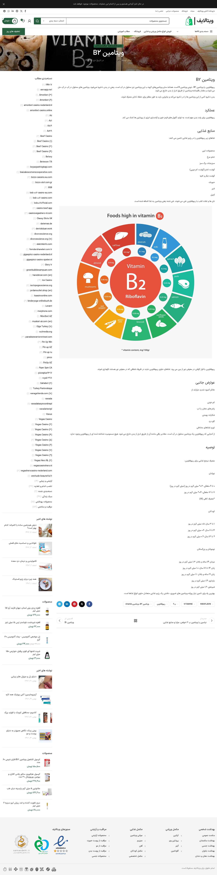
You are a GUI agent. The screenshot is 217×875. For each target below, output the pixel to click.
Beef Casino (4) (44, 151)
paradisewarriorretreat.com (39, 337)
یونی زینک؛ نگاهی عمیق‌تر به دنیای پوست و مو (21, 732)
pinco (49, 357)
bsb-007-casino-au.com (41, 192)
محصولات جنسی (99, 856)
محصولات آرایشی (99, 835)
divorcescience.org (43, 234)
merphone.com (45, 311)
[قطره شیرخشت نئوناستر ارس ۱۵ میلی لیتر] (47, 626)
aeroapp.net (46, 89)
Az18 (49, 125)
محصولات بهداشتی (44, 501)
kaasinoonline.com (43, 295)
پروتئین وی (174, 840)
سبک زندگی (47, 496)
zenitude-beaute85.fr (41, 476)
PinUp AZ (47, 362)
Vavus (49, 414)
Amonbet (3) (45, 95)
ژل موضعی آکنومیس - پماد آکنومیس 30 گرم (22, 638)
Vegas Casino (45, 419)
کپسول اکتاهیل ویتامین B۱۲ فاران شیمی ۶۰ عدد (21, 761)
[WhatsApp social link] (9, 11)
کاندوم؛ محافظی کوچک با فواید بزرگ (20, 712)
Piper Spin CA (45, 367)
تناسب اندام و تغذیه (115, 46)
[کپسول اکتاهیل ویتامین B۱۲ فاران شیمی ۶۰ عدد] (47, 763)
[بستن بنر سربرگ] (3, 4)
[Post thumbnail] (45, 530)
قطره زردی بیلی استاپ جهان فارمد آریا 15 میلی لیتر (22, 609)
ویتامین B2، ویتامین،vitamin (137, 604)
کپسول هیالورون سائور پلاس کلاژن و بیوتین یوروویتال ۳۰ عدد (24, 776)
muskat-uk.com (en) (42, 321)
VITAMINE (188, 604)
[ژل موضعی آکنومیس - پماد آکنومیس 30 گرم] (47, 640)
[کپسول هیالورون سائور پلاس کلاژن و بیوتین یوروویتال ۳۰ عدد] (47, 778)
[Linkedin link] (13, 11)
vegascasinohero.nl (43, 465)
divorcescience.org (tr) (41, 239)
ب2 (174, 604)
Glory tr (48, 264)
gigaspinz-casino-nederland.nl (37, 254)
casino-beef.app (44, 208)
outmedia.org (45, 331)
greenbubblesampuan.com (39, 270)
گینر (177, 845)
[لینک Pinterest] (17, 11)
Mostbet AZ (46, 316)
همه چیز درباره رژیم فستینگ (24, 579)
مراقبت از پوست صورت (96, 840)
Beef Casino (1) (44, 141)
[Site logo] (200, 20)
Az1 (50, 120)
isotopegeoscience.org (41, 285)
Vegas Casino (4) (43, 434)
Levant (48, 306)
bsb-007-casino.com (42, 198)
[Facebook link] (25, 11)
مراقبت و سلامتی (101, 46)
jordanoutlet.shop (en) (41, 290)
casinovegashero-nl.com (40, 213)
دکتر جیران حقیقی (113, 60)
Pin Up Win (47, 342)
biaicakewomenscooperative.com (36, 172)
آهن (140, 845)
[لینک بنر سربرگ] (108, 4)
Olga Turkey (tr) (44, 326)
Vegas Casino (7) (43, 450)
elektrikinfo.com (44, 244)
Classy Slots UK (44, 218)
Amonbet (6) (46, 100)
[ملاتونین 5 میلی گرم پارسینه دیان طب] (47, 792)
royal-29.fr (47, 378)
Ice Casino (47, 280)
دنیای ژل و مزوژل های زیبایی (23, 676)
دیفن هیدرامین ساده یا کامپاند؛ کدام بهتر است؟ (20, 527)
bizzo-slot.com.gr (43, 182)
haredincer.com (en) (42, 275)
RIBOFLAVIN (205, 604)
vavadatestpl (45, 409)
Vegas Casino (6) (43, 445)
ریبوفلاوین (161, 604)
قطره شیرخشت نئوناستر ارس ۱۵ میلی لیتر (22, 622)
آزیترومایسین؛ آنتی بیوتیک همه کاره (21, 694)
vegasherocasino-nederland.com (36, 470)
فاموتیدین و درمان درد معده (23, 561)
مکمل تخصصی (135, 856)
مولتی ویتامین (136, 835)
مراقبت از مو (101, 845)
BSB (50, 187)
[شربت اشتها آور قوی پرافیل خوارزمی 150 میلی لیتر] (47, 655)
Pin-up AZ (47, 347)
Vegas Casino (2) (43, 424)
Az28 (49, 131)
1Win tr (49, 84)
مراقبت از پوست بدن (97, 851)
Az (51, 115)
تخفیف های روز (13, 31)
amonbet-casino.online (41, 110)
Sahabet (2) (46, 383)
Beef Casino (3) (44, 146)
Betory (49, 156)
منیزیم (139, 840)
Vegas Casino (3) (43, 429)
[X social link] (21, 11)
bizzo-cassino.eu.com (41, 177)
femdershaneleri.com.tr (40, 249)
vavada (48, 398)
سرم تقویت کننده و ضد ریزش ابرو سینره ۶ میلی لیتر (21, 804)
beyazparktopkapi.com (41, 167)
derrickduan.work (44, 228)
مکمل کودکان (136, 851)
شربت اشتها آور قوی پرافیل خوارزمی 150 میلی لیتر (23, 653)
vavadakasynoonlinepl (41, 403)
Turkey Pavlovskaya (42, 388)
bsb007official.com (43, 203)
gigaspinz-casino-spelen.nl (39, 259)
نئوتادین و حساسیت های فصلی (22, 543)
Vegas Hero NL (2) (43, 460)
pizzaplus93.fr (45, 373)
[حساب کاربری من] (29, 21)
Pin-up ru (47, 352)
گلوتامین (175, 851)
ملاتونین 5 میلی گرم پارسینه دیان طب (23, 788)
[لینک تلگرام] (4, 11)
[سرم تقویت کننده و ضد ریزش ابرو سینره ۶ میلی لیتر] (47, 806)
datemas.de (46, 223)
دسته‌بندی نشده (45, 491)
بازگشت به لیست (136, 621)
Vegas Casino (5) (43, 440)
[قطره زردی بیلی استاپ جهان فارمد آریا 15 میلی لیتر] (47, 612)
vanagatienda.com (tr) (41, 393)
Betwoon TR (46, 161)
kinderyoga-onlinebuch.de (40, 301)
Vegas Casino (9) (43, 455)
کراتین (176, 835)
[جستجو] (37, 21)
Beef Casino (46, 136)
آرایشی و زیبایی (45, 481)
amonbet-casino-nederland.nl (38, 105)
